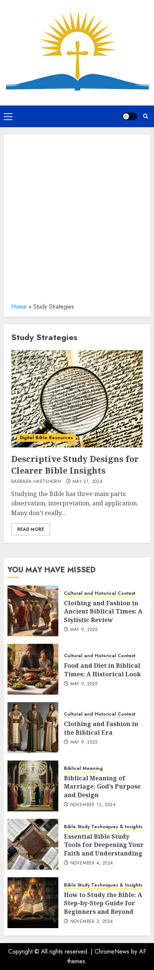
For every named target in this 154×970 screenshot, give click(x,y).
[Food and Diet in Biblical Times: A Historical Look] (32, 669)
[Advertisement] (77, 221)
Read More (30, 529)
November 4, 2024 (91, 863)
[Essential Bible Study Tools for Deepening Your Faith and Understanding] (32, 844)
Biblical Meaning (83, 768)
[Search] (145, 116)
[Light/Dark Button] (129, 116)
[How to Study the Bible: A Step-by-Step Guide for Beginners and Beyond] (32, 902)
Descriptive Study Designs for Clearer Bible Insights (75, 464)
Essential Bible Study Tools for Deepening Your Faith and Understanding (104, 844)
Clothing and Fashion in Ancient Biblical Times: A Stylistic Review (103, 611)
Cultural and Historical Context (99, 593)
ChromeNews (112, 951)
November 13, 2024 (93, 805)
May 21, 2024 (87, 482)
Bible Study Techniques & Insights (103, 827)
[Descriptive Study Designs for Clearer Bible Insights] (77, 398)
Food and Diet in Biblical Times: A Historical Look (102, 669)
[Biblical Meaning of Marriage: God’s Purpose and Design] (32, 786)
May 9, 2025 (84, 630)
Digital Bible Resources (46, 437)
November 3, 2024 (91, 922)
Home (19, 306)
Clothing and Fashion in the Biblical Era (101, 728)
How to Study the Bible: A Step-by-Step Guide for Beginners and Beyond (103, 903)
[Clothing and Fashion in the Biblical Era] (32, 727)
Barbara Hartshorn (36, 482)
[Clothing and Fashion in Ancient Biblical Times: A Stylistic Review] (32, 610)
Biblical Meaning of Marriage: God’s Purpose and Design (102, 786)
